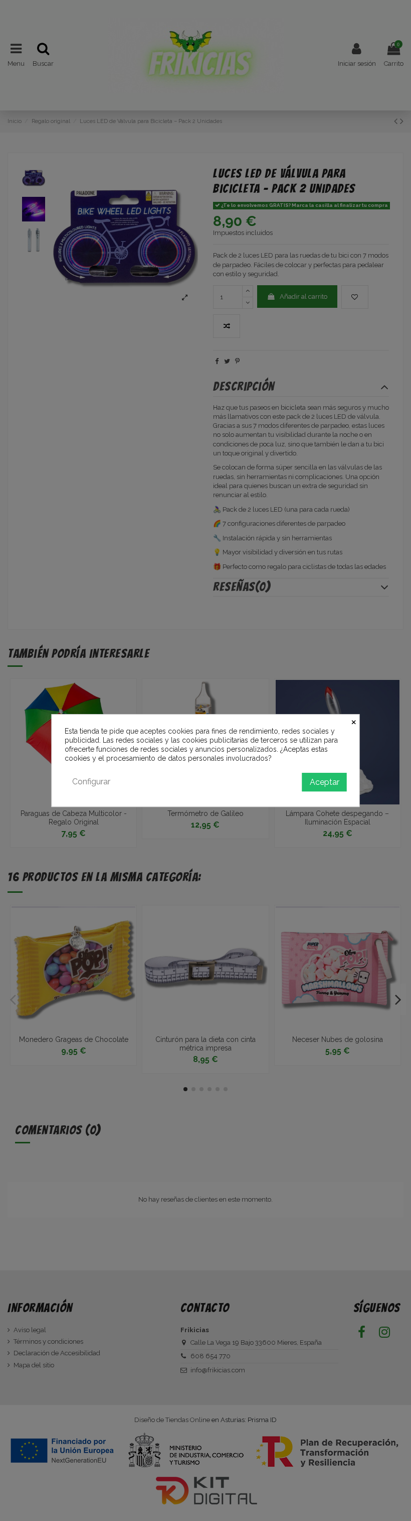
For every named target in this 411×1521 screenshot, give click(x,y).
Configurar (91, 781)
